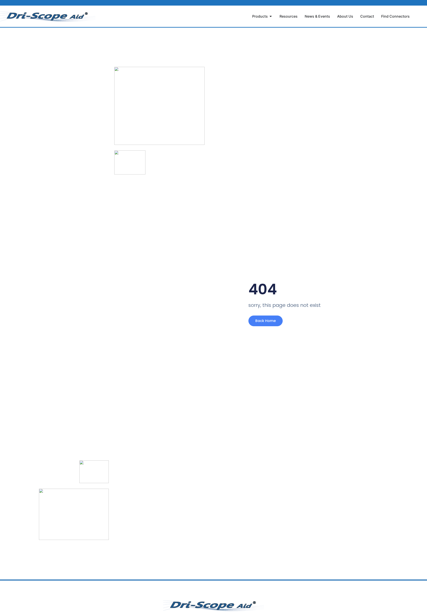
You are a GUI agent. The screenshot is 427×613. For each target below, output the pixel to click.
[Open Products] (270, 16)
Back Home (265, 320)
